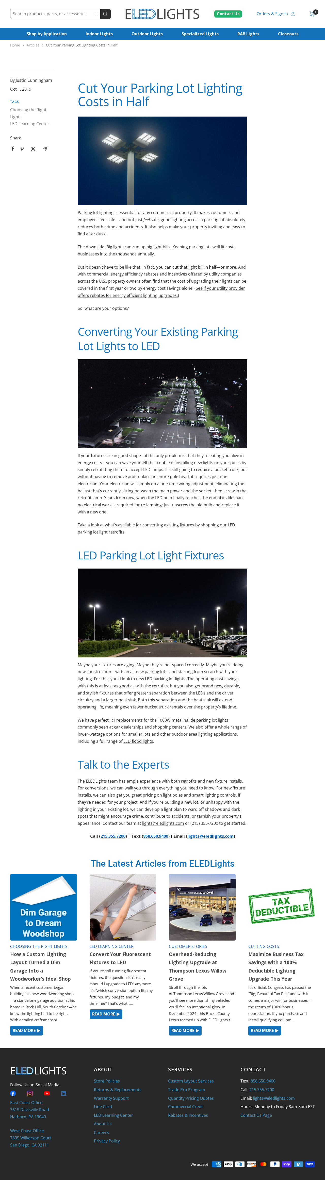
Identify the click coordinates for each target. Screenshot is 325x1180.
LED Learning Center (29, 123)
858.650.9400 (155, 836)
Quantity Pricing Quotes (191, 1098)
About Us (103, 1124)
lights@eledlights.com (163, 823)
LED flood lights (138, 741)
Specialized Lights (200, 34)
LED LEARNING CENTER (112, 946)
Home (15, 45)
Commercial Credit (186, 1106)
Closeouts (288, 34)
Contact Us (228, 14)
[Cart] (312, 14)
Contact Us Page (256, 1115)
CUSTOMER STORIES (188, 946)
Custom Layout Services (191, 1081)
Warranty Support (111, 1098)
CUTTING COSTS (263, 946)
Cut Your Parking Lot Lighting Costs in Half (82, 45)
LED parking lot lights (165, 679)
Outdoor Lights (147, 34)
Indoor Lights (99, 34)
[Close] (96, 14)
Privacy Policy (107, 1141)
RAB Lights (248, 34)
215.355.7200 (113, 836)
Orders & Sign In (272, 14)
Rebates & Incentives (188, 1115)
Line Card (103, 1106)
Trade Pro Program (186, 1089)
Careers (101, 1132)
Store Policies (107, 1081)
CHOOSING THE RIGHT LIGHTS (39, 946)
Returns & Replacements (117, 1089)
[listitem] (13, 149)
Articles (33, 45)
